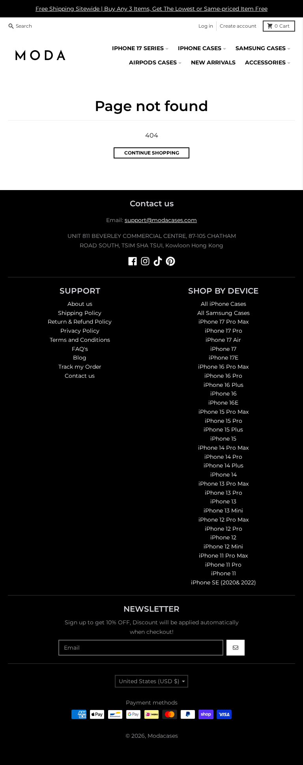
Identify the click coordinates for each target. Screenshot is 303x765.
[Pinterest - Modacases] (170, 261)
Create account (238, 26)
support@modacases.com (161, 220)
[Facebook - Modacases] (132, 261)
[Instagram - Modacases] (145, 261)
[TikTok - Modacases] (158, 261)
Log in (205, 26)
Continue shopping (151, 153)
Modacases (163, 735)
